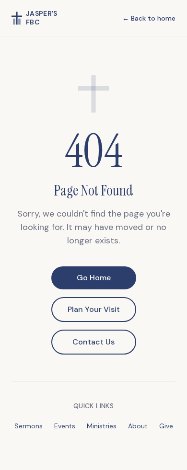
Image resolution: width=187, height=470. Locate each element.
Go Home (94, 278)
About (138, 426)
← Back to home (148, 18)
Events (64, 426)
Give (166, 426)
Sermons (28, 426)
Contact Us (93, 342)
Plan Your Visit (94, 309)
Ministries (102, 426)
